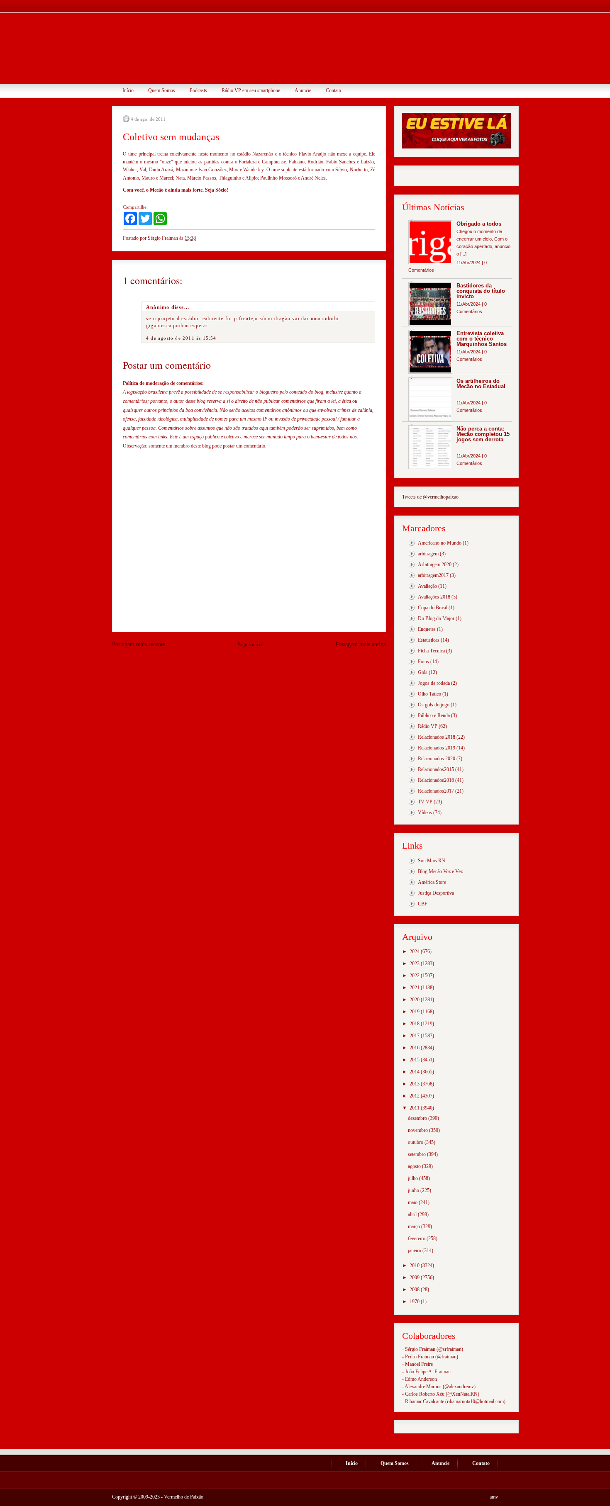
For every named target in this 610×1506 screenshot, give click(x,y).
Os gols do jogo (433, 705)
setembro (417, 1154)
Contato (333, 90)
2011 (415, 1108)
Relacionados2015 (436, 769)
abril (413, 1214)
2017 (415, 1036)
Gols (422, 672)
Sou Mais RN (431, 861)
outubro (416, 1142)
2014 (415, 1072)
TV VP (425, 802)
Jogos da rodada (434, 683)
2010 (415, 1265)
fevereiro (417, 1238)
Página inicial (250, 644)
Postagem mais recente (138, 644)
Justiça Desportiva (436, 893)
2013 (415, 1084)
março (414, 1226)
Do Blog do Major (436, 618)
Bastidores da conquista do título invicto (480, 290)
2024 (415, 951)
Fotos (423, 661)
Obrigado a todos (478, 224)
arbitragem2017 (433, 575)
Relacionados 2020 (436, 759)
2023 (415, 963)
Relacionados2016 (436, 780)
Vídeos (425, 812)
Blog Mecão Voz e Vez (440, 871)
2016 (415, 1048)
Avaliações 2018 (434, 597)
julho (413, 1178)
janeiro (415, 1250)
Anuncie (303, 90)
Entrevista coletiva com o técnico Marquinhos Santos (481, 338)
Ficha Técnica (431, 651)
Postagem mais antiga (360, 644)
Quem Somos (161, 90)
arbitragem (428, 554)
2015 (415, 1060)
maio (413, 1202)
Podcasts (198, 90)
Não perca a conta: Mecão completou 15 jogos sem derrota (483, 434)
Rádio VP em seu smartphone (251, 90)
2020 (415, 999)
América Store (432, 882)
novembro (418, 1130)
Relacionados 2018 (436, 737)
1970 (415, 1301)
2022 (415, 975)
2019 (415, 1012)
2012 (415, 1096)
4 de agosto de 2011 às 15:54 (181, 338)
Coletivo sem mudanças (171, 136)
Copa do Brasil (432, 608)
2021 (415, 987)
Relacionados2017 (436, 791)
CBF (422, 904)
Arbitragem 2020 (434, 564)
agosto (415, 1166)
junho (414, 1190)
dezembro (418, 1118)
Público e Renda (434, 715)
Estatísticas (428, 640)
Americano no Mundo (439, 543)
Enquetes (427, 629)
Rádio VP (427, 726)
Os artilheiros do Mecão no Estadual (480, 383)
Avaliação (427, 586)
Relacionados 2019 (436, 748)
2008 (415, 1289)
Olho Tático (429, 694)
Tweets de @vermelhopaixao (430, 497)
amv (494, 1497)
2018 (415, 1024)
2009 (415, 1277)
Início (128, 90)
